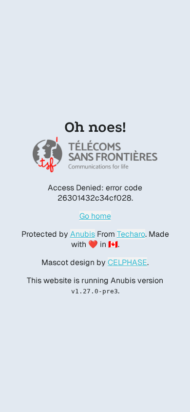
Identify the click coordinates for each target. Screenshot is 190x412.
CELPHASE (127, 262)
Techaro (131, 234)
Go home (95, 216)
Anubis (82, 234)
